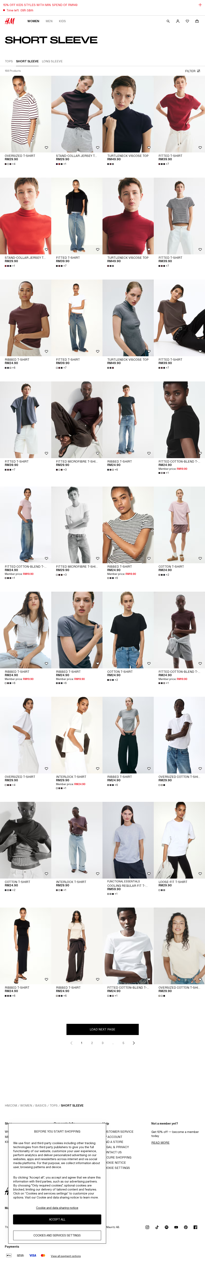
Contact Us (112, 1152)
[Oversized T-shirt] (25, 114)
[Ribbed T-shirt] (25, 318)
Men (49, 21)
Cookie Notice (114, 1162)
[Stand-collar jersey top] (76, 114)
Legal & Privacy (115, 1147)
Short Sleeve (72, 1105)
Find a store (112, 1142)
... (113, 1043)
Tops (54, 1105)
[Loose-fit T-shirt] (179, 840)
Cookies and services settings (57, 1235)
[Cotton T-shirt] (179, 525)
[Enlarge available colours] (111, 164)
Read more (160, 1142)
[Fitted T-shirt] (179, 114)
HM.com (11, 1105)
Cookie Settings (116, 1167)
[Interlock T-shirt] (76, 735)
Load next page (102, 1029)
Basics (40, 1105)
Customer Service (118, 1131)
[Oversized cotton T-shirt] (179, 735)
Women (33, 21)
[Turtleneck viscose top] (128, 114)
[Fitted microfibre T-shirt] (76, 419)
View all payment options (66, 1256)
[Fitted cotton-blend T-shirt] (179, 419)
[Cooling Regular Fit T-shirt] (128, 840)
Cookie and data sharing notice (57, 1207)
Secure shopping (116, 1157)
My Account (112, 1137)
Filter (190, 71)
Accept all (57, 1219)
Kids (62, 21)
